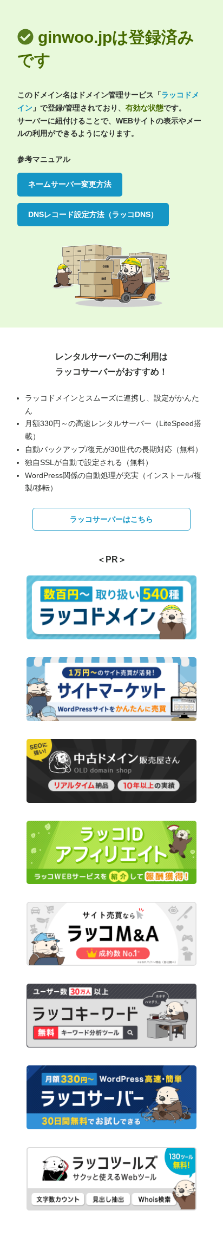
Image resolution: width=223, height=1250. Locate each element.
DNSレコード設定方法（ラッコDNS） (93, 214)
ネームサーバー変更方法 (70, 184)
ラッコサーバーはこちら (111, 519)
